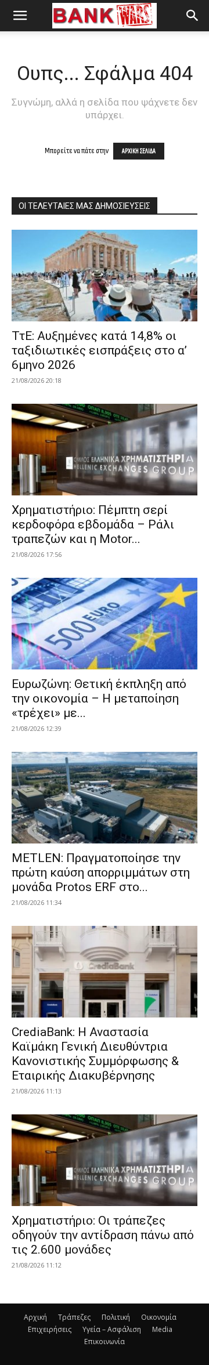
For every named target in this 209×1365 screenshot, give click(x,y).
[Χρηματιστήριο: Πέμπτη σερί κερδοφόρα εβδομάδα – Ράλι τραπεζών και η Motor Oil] (104, 449)
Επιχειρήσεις (49, 1329)
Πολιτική (116, 1317)
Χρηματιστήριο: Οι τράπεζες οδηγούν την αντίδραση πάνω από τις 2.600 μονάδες (103, 1235)
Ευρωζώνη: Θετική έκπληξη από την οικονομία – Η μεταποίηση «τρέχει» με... (99, 698)
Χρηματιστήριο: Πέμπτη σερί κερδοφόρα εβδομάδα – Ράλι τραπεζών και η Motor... (93, 524)
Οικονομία (158, 1317)
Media (162, 1329)
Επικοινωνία (104, 1341)
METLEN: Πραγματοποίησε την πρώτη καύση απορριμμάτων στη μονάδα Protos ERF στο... (101, 872)
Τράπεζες (74, 1317)
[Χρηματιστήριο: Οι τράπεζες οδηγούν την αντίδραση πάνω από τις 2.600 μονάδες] (104, 1160)
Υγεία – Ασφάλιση (111, 1329)
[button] (19, 15)
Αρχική (35, 1317)
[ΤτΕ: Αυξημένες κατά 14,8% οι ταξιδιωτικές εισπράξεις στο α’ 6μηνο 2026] (104, 275)
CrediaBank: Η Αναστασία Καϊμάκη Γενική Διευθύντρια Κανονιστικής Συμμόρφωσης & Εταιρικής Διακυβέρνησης (95, 1053)
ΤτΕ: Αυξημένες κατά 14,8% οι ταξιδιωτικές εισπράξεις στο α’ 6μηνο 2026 (99, 350)
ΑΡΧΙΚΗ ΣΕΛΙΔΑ (139, 151)
